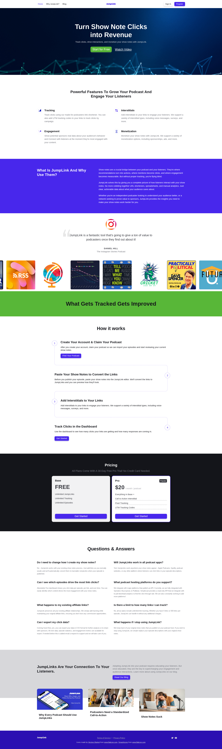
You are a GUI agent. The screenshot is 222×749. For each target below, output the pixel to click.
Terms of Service (104, 738)
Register (179, 4)
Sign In (168, 4)
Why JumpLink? (52, 4)
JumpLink (111, 4)
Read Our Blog (121, 677)
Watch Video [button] (123, 49)
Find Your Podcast (70, 356)
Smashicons (123, 742)
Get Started (61, 438)
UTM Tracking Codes (125, 507)
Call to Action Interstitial (126, 499)
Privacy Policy (119, 738)
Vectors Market (94, 742)
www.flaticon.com (110, 742)
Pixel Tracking (121, 503)
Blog (64, 4)
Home (40, 4)
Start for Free (101, 49)
